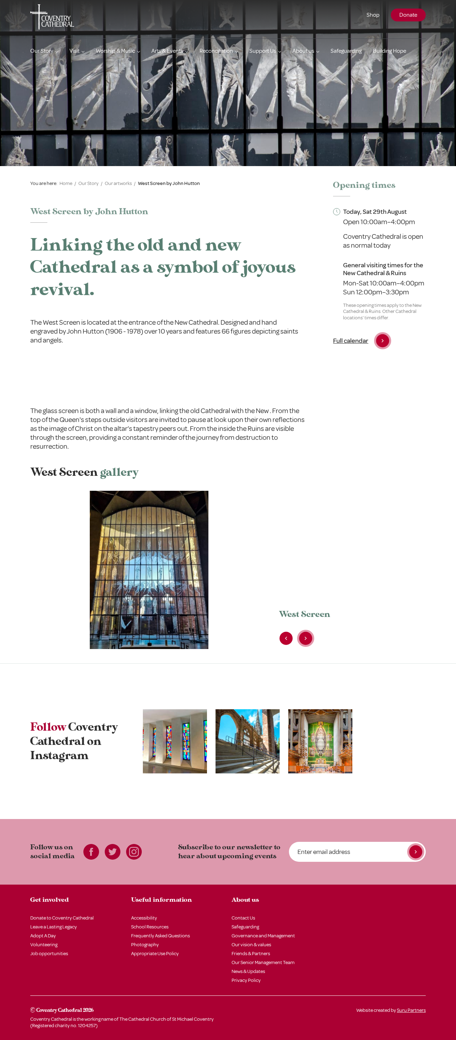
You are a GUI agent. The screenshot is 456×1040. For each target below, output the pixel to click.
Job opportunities (49, 954)
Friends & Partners (251, 954)
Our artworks (118, 183)
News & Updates (248, 971)
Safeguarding (346, 51)
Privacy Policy (246, 980)
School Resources (150, 927)
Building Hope (389, 51)
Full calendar (350, 341)
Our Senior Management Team (263, 962)
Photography (145, 945)
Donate (408, 15)
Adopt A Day (43, 936)
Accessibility (144, 918)
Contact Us (243, 918)
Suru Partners (411, 1010)
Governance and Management (263, 936)
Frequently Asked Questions (160, 936)
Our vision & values (251, 945)
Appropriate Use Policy (155, 954)
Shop (373, 15)
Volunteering (43, 945)
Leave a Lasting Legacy (53, 927)
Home (65, 183)
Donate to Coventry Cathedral (62, 918)
